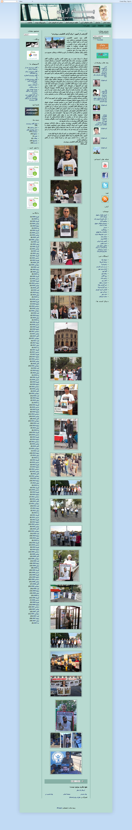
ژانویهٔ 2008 (35, 604)
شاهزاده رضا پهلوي (101, 232)
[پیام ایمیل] (82, 781)
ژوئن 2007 (36, 620)
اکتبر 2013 (36, 446)
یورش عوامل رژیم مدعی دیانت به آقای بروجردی (31, 91)
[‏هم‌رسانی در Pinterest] (72, 781)
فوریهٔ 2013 (35, 464)
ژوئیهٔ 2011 (36, 508)
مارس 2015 (35, 407)
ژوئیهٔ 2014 (36, 425)
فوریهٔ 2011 (35, 519)
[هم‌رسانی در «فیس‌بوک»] (74, 781)
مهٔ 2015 (36, 402)
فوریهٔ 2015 (35, 409)
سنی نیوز (104, 294)
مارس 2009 (35, 572)
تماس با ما (86, 25)
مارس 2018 (35, 324)
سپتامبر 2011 (35, 503)
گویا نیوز (104, 271)
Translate (100, 40)
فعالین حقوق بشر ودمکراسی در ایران (101, 246)
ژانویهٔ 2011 (35, 522)
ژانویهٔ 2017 (35, 356)
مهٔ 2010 (36, 540)
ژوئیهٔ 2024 (36, 226)
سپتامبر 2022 (35, 239)
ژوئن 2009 (36, 565)
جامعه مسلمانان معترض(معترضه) (102, 250)
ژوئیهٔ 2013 (36, 453)
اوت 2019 (36, 290)
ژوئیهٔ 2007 (36, 618)
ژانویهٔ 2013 (35, 467)
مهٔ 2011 (36, 512)
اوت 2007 (36, 616)
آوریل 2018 (35, 322)
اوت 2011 (36, 506)
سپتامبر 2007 (35, 613)
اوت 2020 (36, 267)
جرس (105, 227)
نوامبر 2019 (35, 285)
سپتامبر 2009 (35, 558)
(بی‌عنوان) (104, 80)
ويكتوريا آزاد (103, 221)
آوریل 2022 (35, 246)
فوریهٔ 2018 (35, 327)
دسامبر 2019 (35, 283)
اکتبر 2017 (36, 336)
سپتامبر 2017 (35, 338)
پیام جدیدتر (84, 794)
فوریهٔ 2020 (35, 281)
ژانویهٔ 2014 (35, 439)
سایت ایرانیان (103, 296)
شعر (36, 136)
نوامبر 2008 (35, 581)
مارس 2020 (35, 278)
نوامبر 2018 (35, 308)
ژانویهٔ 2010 (35, 549)
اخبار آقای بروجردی (31, 123)
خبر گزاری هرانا (102, 287)
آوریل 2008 (35, 597)
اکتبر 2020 (36, 262)
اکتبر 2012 (36, 474)
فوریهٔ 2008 (35, 602)
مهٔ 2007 (36, 623)
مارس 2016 (35, 379)
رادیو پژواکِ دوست (40, 22)
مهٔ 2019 (36, 297)
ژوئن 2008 (36, 593)
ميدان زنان (104, 236)
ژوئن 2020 (36, 272)
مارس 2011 (35, 517)
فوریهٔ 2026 (35, 216)
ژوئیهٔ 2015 (36, 398)
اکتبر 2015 (36, 391)
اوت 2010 (36, 533)
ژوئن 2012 (36, 483)
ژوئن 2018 (36, 317)
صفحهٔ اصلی (66, 794)
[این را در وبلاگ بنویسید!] (77, 781)
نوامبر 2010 (35, 526)
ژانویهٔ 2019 (35, 304)
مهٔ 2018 (36, 320)
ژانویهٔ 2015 (35, 411)
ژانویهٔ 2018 (35, 329)
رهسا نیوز (104, 273)
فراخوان (97, 22)
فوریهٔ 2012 (35, 492)
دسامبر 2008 (35, 579)
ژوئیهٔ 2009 (36, 563)
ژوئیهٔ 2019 (36, 292)
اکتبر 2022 (36, 237)
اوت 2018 (36, 313)
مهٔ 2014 (36, 430)
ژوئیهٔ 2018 (36, 315)
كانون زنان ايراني (102, 241)
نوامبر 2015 (35, 389)
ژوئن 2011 (36, 510)
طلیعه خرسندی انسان (72, 22)
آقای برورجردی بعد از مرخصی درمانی (31, 68)
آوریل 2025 (35, 221)
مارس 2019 (35, 299)
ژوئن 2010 (36, 538)
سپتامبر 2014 (35, 421)
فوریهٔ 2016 (35, 382)
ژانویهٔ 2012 (35, 494)
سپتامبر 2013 (35, 448)
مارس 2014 (35, 434)
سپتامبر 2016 (35, 366)
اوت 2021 (36, 251)
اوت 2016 (36, 368)
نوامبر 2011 (35, 499)
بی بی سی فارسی (101, 266)
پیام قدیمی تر (49, 794)
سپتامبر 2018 (35, 310)
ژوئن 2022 (36, 244)
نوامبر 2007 (35, 609)
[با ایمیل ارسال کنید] (79, 781)
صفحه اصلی (106, 22)
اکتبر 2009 (36, 556)
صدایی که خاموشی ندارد (56, 22)
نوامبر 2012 (35, 471)
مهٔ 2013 (36, 457)
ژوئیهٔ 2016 (36, 370)
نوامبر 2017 (35, 333)
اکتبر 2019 (36, 288)
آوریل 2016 (35, 377)
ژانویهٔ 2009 (35, 577)
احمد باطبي (103, 243)
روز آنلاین (104, 276)
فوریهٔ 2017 (35, 354)
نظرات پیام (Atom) (74, 797)
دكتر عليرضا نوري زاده (100, 219)
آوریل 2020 (35, 276)
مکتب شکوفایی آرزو (86, 22)
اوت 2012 (36, 478)
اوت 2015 (36, 395)
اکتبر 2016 (36, 363)
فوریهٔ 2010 (35, 547)
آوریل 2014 (35, 432)
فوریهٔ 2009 (35, 575)
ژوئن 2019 (36, 294)
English (100, 25)
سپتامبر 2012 (35, 476)
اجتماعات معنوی (32, 85)
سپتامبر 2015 (35, 393)
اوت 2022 (36, 242)
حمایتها (35, 133)
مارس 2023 (35, 232)
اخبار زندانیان (33, 127)
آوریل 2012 (35, 487)
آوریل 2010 (35, 542)
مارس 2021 (35, 258)
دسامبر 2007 (35, 607)
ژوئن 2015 (36, 400)
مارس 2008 (35, 600)
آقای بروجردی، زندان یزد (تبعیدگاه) (31, 72)
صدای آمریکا (103, 262)
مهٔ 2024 (36, 228)
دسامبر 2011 (35, 496)
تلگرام (108, 25)
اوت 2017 (36, 340)
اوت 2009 (36, 561)
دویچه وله (104, 259)
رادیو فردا (104, 264)
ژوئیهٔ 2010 (36, 535)
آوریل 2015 (35, 405)
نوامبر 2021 (35, 249)
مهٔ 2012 (36, 485)
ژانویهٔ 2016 (35, 384)
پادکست (29, 22)
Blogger (59, 808)
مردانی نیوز (103, 292)
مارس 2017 (35, 352)
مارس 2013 (35, 462)
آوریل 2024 (35, 230)
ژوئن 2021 (36, 253)
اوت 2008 (36, 588)
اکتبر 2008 (36, 584)
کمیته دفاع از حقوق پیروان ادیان (101, 215)
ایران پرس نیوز (102, 269)
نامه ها (35, 143)
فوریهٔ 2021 (35, 260)
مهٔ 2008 (36, 595)
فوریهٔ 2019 (35, 301)
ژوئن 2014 (36, 428)
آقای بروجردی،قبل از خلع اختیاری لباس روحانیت (31, 81)
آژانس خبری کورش (101, 289)
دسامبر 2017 (35, 331)
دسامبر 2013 (35, 441)
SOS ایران (104, 239)
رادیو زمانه (104, 278)
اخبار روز (104, 280)
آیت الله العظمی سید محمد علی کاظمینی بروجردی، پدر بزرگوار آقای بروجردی (31, 97)
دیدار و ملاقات (33, 87)
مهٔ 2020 (36, 274)
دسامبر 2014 (35, 414)
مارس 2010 (35, 545)
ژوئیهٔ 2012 (36, 480)
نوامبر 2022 (35, 235)
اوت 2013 (36, 451)
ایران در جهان (103, 282)
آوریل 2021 (35, 255)
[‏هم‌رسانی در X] (76, 781)
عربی (93, 25)
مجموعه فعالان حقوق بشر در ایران (101, 224)
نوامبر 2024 (35, 223)
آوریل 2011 (35, 515)
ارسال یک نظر (81, 790)
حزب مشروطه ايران (101, 234)
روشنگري (104, 229)
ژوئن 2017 (36, 345)
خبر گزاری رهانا (102, 285)
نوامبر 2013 (35, 444)
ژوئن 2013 (36, 455)
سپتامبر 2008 (35, 586)
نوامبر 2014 (35, 416)
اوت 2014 (36, 423)
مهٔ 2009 (36, 568)
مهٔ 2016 (36, 375)
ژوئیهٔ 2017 (36, 343)
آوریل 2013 (35, 460)
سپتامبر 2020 (35, 265)
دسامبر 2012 (35, 469)
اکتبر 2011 (36, 501)
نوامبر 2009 (35, 554)
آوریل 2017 (35, 350)
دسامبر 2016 (35, 359)
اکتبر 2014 (36, 418)
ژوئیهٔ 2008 (36, 591)
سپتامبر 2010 (35, 531)
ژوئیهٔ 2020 (36, 269)
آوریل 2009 (35, 570)
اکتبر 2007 (36, 611)
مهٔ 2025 (36, 219)
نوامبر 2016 (35, 361)
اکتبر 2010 (36, 529)
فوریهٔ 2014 (35, 437)
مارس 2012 (35, 490)
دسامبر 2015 (35, 386)
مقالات (35, 138)
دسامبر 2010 (35, 524)
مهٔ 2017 (36, 347)
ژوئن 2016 (36, 373)
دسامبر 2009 (35, 552)
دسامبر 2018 (35, 306)
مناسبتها (35, 140)
